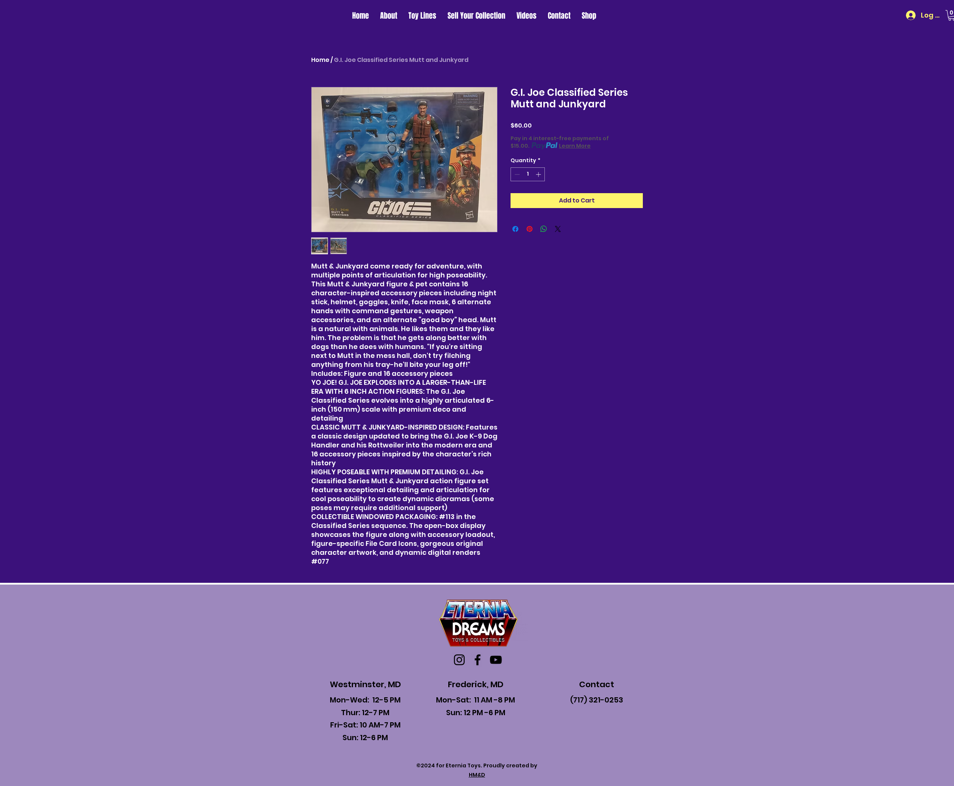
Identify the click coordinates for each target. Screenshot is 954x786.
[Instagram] (459, 660)
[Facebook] (477, 660)
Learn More (575, 146)
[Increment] (539, 174)
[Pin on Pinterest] (529, 228)
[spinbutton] (527, 174)
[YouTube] (496, 660)
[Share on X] (557, 228)
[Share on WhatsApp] (543, 228)
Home (320, 60)
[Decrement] (516, 174)
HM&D (477, 775)
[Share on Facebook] (515, 228)
